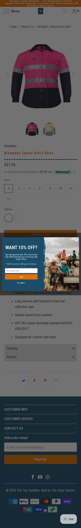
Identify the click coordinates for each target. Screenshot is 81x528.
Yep (21, 277)
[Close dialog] (76, 239)
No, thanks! (21, 283)
